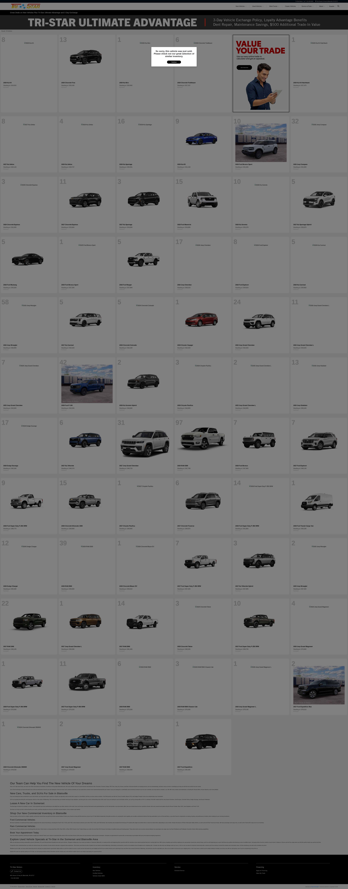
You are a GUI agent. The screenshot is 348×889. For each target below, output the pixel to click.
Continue (174, 62)
